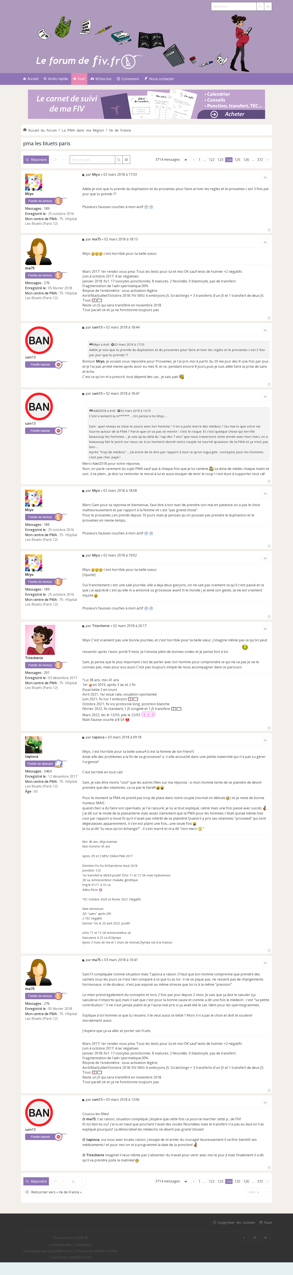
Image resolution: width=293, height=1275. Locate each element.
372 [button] (260, 159)
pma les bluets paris (46, 143)
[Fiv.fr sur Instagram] (255, 1238)
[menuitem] (100, 79)
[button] (185, 159)
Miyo (29, 193)
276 (47, 282)
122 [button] (211, 159)
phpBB (53, 1251)
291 (47, 672)
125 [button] (237, 159)
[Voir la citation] (112, 344)
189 (47, 208)
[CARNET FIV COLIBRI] (146, 104)
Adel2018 (99, 411)
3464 (47, 771)
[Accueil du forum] (146, 42)
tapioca (31, 756)
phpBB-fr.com (80, 1257)
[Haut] (268, 229)
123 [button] (220, 159)
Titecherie (34, 658)
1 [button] (199, 159)
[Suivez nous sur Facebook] (244, 1238)
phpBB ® (80, 1237)
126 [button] (246, 159)
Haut (268, 1222)
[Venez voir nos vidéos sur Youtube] (265, 1238)
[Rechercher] (260, 6)
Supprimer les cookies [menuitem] (236, 1222)
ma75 (30, 268)
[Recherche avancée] (268, 6)
